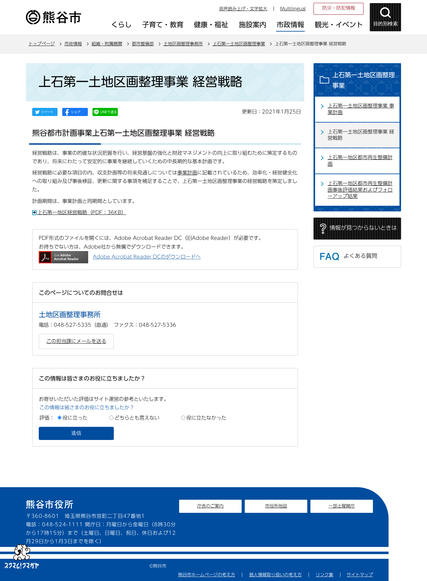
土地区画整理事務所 (183, 44)
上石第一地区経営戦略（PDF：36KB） (81, 212)
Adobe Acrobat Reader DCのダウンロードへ (147, 256)
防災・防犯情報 (338, 8)
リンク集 (324, 575)
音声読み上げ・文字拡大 (243, 9)
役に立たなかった (206, 417)
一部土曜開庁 (342, 506)
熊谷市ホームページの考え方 (206, 575)
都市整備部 (143, 44)
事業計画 (187, 172)
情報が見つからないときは (363, 227)
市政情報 (73, 44)
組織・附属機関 (107, 44)
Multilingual (293, 9)
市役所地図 (276, 506)
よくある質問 (360, 256)
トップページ (41, 44)
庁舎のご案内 (210, 506)
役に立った (75, 417)
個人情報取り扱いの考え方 (275, 575)
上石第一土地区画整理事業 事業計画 (361, 109)
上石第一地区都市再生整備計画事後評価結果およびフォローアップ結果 (360, 190)
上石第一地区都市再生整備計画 (360, 160)
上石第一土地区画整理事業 (239, 44)
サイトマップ (360, 575)
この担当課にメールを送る (76, 341)
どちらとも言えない (136, 417)
